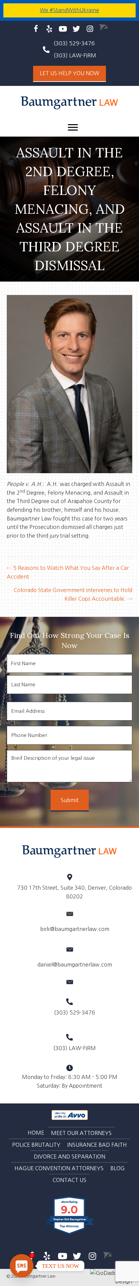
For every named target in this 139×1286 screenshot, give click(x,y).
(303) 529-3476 (74, 43)
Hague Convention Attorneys (59, 1168)
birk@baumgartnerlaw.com (74, 929)
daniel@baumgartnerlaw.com (74, 964)
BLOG (117, 1168)
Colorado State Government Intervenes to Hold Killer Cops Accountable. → (73, 594)
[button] (69, 74)
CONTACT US (69, 1180)
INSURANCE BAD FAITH (97, 1144)
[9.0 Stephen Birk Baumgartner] (70, 1234)
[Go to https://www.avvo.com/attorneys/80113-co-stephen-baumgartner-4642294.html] (103, 27)
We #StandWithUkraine (69, 10)
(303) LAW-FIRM (74, 1048)
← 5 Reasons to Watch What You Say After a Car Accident (68, 572)
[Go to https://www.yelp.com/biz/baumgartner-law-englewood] (49, 29)
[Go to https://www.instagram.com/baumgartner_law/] (90, 29)
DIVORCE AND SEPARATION (69, 1156)
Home (36, 1132)
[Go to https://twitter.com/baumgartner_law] (76, 29)
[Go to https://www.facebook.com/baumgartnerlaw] (36, 29)
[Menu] (73, 127)
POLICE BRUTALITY (36, 1144)
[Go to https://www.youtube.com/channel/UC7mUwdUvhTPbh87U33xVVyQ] (63, 29)
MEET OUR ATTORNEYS (81, 1133)
